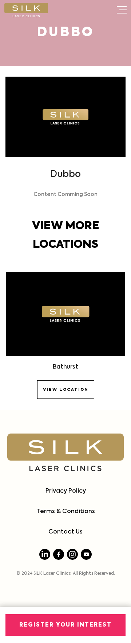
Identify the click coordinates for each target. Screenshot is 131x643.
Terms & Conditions (65, 512)
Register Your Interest (65, 625)
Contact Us (65, 532)
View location (65, 390)
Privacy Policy (65, 491)
